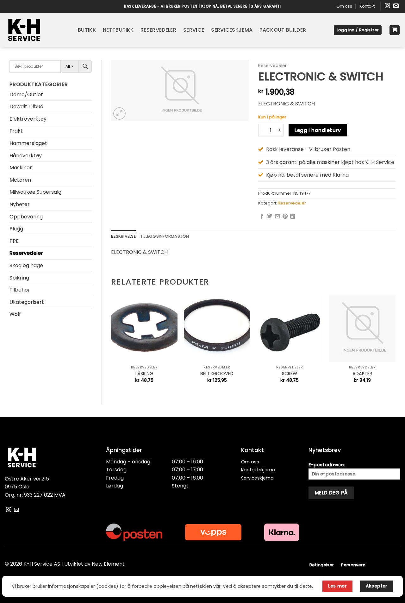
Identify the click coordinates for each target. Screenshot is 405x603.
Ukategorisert (26, 302)
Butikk (87, 30)
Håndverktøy (25, 155)
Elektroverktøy (28, 118)
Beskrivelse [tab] (123, 236)
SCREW (289, 374)
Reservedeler (158, 30)
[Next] (395, 344)
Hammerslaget (28, 143)
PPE (14, 241)
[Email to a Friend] (277, 216)
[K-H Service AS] (36, 30)
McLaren (20, 180)
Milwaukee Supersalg (35, 192)
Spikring (19, 277)
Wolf (15, 314)
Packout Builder (282, 30)
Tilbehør (19, 289)
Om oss (344, 6)
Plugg (16, 228)
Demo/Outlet (26, 94)
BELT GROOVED (217, 374)
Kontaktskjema (258, 470)
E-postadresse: (326, 465)
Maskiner (20, 167)
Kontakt (367, 6)
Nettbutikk (118, 30)
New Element (108, 564)
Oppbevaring (26, 216)
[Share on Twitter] (269, 216)
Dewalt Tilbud (26, 106)
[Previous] (111, 344)
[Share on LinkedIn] (292, 216)
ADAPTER (362, 374)
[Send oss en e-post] (396, 6)
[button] (358, 30)
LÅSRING (144, 374)
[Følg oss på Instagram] (387, 6)
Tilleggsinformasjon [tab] (164, 236)
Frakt (16, 131)
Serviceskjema (231, 30)
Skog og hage (26, 265)
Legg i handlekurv (318, 130)
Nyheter (19, 204)
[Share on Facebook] (262, 216)
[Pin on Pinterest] (285, 216)
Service (193, 30)
